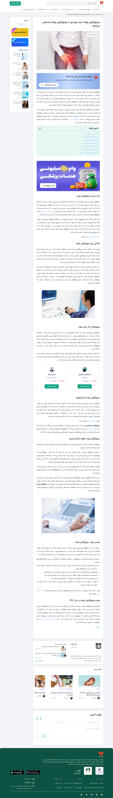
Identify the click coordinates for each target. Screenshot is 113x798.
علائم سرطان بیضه (94, 237)
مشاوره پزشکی (78, 787)
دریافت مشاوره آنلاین (50, 85)
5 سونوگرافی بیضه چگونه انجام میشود (88, 146)
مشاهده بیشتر (39, 661)
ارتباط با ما (100, 787)
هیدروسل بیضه (46, 211)
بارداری (98, 689)
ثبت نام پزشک (68, 783)
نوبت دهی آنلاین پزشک (69, 9)
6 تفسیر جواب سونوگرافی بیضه (90, 150)
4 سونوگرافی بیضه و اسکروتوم (90, 143)
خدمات (97, 9)
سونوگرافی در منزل (73, 119)
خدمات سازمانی (68, 787)
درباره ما (101, 783)
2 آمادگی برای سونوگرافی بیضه (90, 137)
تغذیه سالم (42, 689)
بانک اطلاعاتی (43, 9)
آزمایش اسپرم (91, 421)
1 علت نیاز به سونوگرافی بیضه (91, 134)
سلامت (93, 14)
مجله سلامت (54, 9)
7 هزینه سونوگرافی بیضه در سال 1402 (89, 153)
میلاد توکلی (73, 644)
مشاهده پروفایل (84, 386)
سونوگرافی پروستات (94, 429)
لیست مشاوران (58, 783)
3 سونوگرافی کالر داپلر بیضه (91, 140)
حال (102, 14)
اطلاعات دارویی (69, 689)
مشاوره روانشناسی (77, 783)
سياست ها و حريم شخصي (90, 787)
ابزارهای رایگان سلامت (85, 9)
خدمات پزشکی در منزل (48, 619)
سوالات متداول (93, 783)
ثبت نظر (44, 736)
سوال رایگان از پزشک (29, 9)
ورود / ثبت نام (15, 3)
